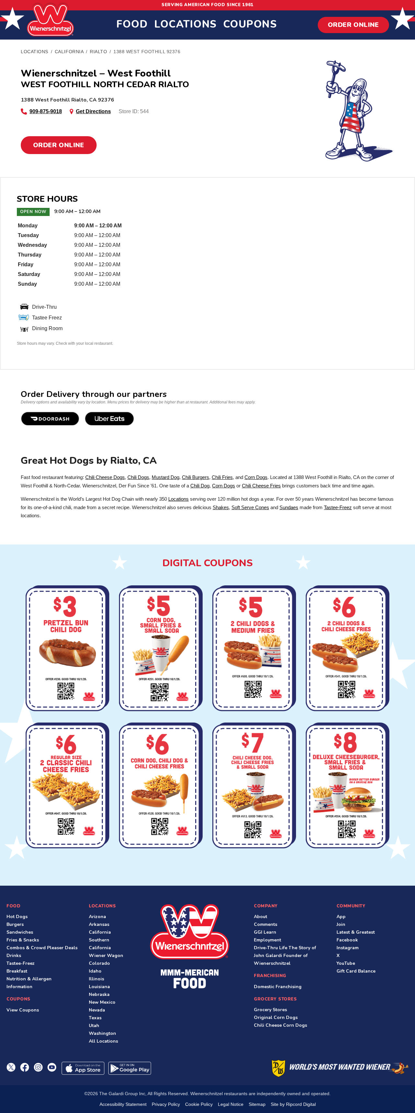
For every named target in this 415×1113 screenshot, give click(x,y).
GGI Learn (265, 932)
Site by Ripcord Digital (293, 1104)
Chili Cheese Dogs (105, 477)
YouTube (346, 963)
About (260, 917)
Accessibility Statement (123, 1104)
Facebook (347, 940)
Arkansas (99, 924)
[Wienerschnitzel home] (189, 946)
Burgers (15, 924)
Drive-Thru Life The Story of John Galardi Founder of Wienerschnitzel (285, 955)
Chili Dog (199, 485)
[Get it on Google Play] (129, 1068)
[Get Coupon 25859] (254, 786)
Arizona (97, 917)
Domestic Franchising (278, 987)
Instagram (348, 948)
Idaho (95, 971)
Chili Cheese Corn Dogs (280, 1025)
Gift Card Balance (356, 971)
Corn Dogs (255, 477)
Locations (185, 24)
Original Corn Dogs (276, 1017)
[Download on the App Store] (83, 1068)
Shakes (221, 507)
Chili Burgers (195, 477)
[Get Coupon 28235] (347, 786)
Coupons (250, 24)
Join (341, 924)
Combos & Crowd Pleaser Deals (41, 948)
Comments (265, 924)
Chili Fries (222, 477)
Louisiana (99, 987)
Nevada (97, 1010)
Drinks (13, 955)
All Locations (103, 1041)
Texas (95, 1018)
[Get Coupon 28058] (67, 649)
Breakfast (16, 971)
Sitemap (257, 1104)
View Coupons (22, 1010)
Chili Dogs (138, 477)
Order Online (353, 24)
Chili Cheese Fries (261, 485)
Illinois (96, 979)
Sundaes (288, 507)
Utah (94, 1026)
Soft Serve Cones (250, 507)
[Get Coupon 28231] (161, 649)
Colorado (99, 963)
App (341, 917)
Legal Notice (230, 1104)
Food (132, 24)
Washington (102, 1033)
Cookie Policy (199, 1104)
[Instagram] (38, 1067)
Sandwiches (19, 932)
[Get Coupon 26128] (254, 649)
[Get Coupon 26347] (347, 649)
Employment (267, 940)
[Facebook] (24, 1067)
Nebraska (99, 994)
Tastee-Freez (338, 507)
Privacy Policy (166, 1104)
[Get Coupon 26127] (161, 786)
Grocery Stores (270, 1010)
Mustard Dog (165, 477)
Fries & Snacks (22, 940)
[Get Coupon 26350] (67, 786)
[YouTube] (51, 1067)
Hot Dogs (17, 917)
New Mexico (102, 1002)
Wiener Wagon (106, 955)
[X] (11, 1067)
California (100, 932)
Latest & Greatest (356, 932)
